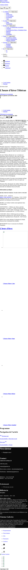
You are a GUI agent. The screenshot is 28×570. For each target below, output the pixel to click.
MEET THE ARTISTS (6, 197)
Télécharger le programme (6, 94)
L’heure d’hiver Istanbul (9, 425)
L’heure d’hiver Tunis (9, 338)
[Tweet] (11, 117)
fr (3, 48)
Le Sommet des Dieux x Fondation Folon (16, 30)
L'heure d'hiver (6, 228)
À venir (5, 20)
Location (8, 45)
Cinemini (8, 28)
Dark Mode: (3, 569)
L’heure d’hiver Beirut (9, 393)
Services (5, 42)
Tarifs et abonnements (11, 39)
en (6, 51)
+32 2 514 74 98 (10, 477)
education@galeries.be (17, 469)
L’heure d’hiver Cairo (9, 283)
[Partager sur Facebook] (7, 117)
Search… (5, 54)
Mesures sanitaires (10, 40)
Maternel (8, 31)
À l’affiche (5, 11)
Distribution (9, 47)
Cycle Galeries (9, 16)
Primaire (8, 33)
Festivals (5, 84)
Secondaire (9, 34)
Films (7, 13)
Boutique (8, 44)
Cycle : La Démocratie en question (14, 27)
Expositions (9, 17)
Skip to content (3, 0)
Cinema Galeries (4, 4)
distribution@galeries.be (13, 471)
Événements (9, 14)
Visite (4, 36)
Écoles (4, 25)
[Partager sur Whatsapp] (9, 117)
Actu (7, 19)
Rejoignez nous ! (7, 452)
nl (6, 50)
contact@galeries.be (5, 466)
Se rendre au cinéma (11, 37)
